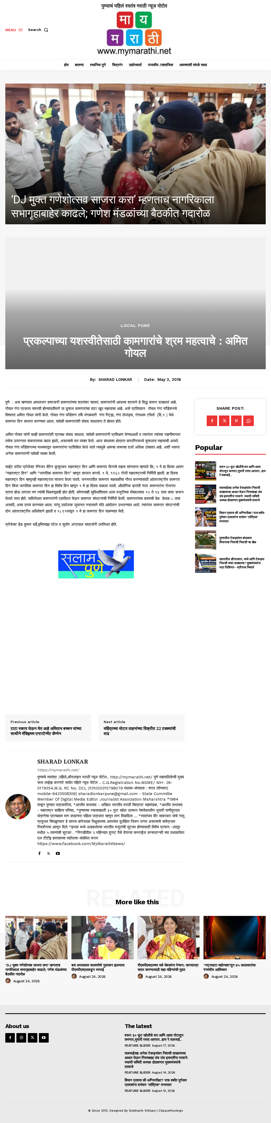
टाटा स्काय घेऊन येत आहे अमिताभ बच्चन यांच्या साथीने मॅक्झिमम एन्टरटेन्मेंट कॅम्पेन (46, 731)
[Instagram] (21, 1038)
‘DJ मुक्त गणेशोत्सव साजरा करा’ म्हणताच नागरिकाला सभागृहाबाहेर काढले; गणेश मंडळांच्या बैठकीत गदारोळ (36, 969)
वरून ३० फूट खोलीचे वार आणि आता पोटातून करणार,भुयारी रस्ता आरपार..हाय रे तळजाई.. (242, 471)
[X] (49, 852)
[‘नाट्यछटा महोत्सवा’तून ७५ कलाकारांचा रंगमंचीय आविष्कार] (235, 937)
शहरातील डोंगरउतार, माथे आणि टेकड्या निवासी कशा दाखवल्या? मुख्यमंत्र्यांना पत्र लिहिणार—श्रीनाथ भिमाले (241, 563)
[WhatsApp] (248, 421)
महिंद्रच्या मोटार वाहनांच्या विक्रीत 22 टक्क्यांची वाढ (140, 731)
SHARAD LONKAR (115, 379)
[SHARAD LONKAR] (18, 806)
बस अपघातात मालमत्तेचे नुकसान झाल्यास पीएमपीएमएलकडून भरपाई (97, 967)
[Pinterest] (236, 421)
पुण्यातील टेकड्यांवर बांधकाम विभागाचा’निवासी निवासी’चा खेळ (237, 540)
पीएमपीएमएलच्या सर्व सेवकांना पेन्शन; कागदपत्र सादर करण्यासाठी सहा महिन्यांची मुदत (168, 967)
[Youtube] (58, 852)
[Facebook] (39, 852)
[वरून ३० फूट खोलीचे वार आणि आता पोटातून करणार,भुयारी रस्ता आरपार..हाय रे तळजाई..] (205, 470)
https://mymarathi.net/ (58, 770)
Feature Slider (137, 1045)
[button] (39, 29)
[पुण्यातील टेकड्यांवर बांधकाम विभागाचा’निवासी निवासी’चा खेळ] (205, 540)
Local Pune (135, 325)
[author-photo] (8, 981)
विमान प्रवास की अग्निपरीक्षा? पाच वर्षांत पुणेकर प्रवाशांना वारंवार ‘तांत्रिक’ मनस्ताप (241, 517)
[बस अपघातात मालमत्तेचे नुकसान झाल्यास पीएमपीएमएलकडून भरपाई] (140, 154)
